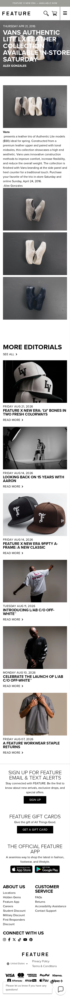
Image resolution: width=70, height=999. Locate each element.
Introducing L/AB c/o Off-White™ (28, 612)
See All (8, 354)
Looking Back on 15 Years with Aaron (33, 479)
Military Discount (14, 915)
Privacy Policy (40, 961)
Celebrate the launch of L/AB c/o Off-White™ (33, 678)
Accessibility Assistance (50, 906)
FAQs (38, 897)
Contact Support (45, 911)
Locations (9, 893)
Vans (6, 132)
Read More (11, 420)
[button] (60, 989)
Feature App (11, 902)
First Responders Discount (14, 922)
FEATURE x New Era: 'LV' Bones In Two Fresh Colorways (34, 412)
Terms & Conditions (44, 966)
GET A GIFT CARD (35, 830)
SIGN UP (35, 800)
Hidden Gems (12, 897)
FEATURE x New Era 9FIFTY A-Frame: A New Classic (30, 545)
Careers (8, 906)
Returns (40, 902)
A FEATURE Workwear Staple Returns (31, 745)
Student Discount (14, 911)
